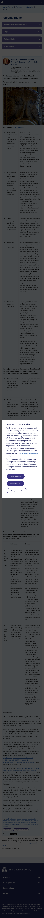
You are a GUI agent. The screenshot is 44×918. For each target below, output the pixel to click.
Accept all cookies (15, 476)
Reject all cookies (15, 484)
